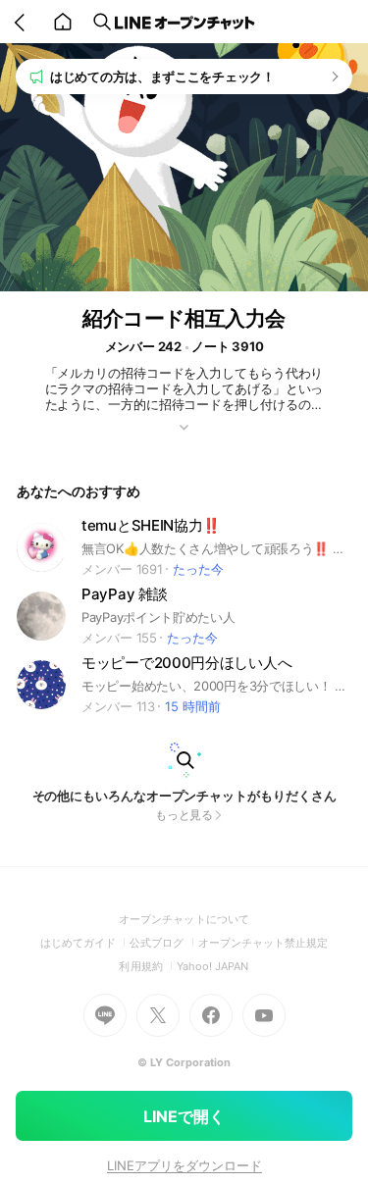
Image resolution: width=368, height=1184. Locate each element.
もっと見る (184, 814)
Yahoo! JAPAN (213, 966)
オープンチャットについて (184, 919)
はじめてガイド (85, 943)
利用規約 (147, 966)
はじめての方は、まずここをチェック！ (162, 76)
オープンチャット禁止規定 (263, 943)
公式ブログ (163, 943)
